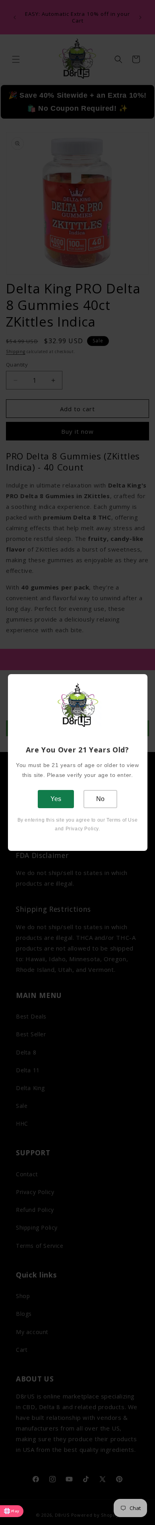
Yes (55, 799)
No (100, 799)
